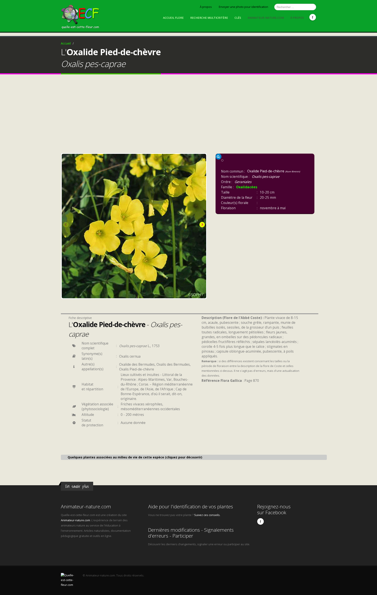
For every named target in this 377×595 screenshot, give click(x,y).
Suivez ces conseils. (207, 515)
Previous (66, 225)
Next (202, 225)
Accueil (66, 43)
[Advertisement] (188, 114)
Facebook (312, 17)
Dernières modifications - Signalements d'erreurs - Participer (191, 532)
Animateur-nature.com (266, 18)
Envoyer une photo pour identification (243, 7)
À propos (206, 7)
